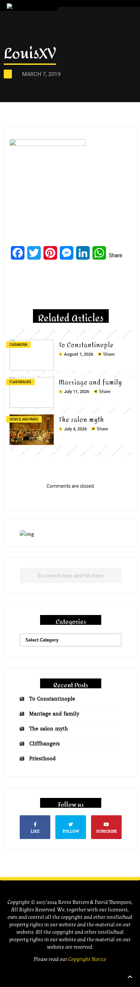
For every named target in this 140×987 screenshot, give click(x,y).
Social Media (90, 105)
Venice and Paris (24, 419)
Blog (79, 91)
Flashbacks (20, 382)
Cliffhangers (44, 744)
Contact (85, 120)
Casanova (18, 345)
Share (115, 255)
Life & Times (87, 63)
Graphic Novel (93, 48)
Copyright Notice (87, 959)
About (81, 34)
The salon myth (81, 420)
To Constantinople (86, 345)
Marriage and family (90, 383)
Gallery (82, 77)
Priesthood (42, 759)
